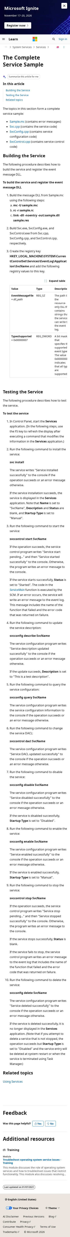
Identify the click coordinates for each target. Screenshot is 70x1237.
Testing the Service (17, 95)
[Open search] (53, 39)
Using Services (13, 1082)
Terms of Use (48, 1226)
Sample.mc (17, 122)
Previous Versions (33, 1216)
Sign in (63, 39)
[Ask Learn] (58, 47)
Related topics (14, 99)
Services (41, 47)
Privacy (24, 1221)
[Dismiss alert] (64, 6)
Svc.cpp (15, 127)
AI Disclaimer (11, 1216)
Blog (51, 1216)
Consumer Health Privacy (18, 1226)
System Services (22, 47)
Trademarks (10, 1232)
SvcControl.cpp (20, 142)
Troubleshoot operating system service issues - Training (32, 1161)
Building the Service (18, 90)
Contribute (9, 1221)
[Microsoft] (35, 39)
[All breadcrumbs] (6, 47)
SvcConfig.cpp (19, 132)
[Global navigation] (3, 39)
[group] (38, 331)
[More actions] (64, 47)
